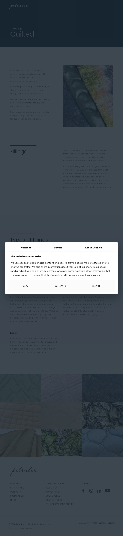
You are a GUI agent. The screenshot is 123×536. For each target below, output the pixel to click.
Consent (26, 247)
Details (58, 247)
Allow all (96, 285)
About (93, 247)
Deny (25, 285)
